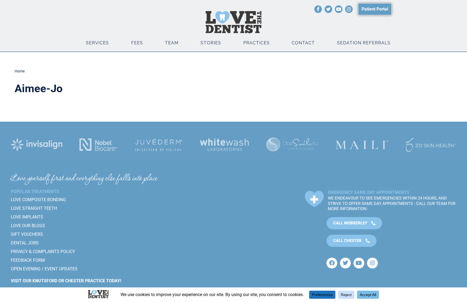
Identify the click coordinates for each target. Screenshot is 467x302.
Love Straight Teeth (34, 208)
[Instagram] (349, 9)
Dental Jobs (25, 242)
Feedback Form (28, 260)
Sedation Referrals (364, 42)
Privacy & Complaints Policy (43, 251)
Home (20, 71)
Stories (211, 42)
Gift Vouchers (27, 234)
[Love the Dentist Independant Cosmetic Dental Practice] (233, 22)
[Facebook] (318, 9)
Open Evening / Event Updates (44, 268)
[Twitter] (328, 9)
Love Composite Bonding (38, 199)
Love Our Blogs (28, 225)
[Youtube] (338, 9)
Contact (303, 42)
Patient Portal (375, 9)
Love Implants (27, 217)
